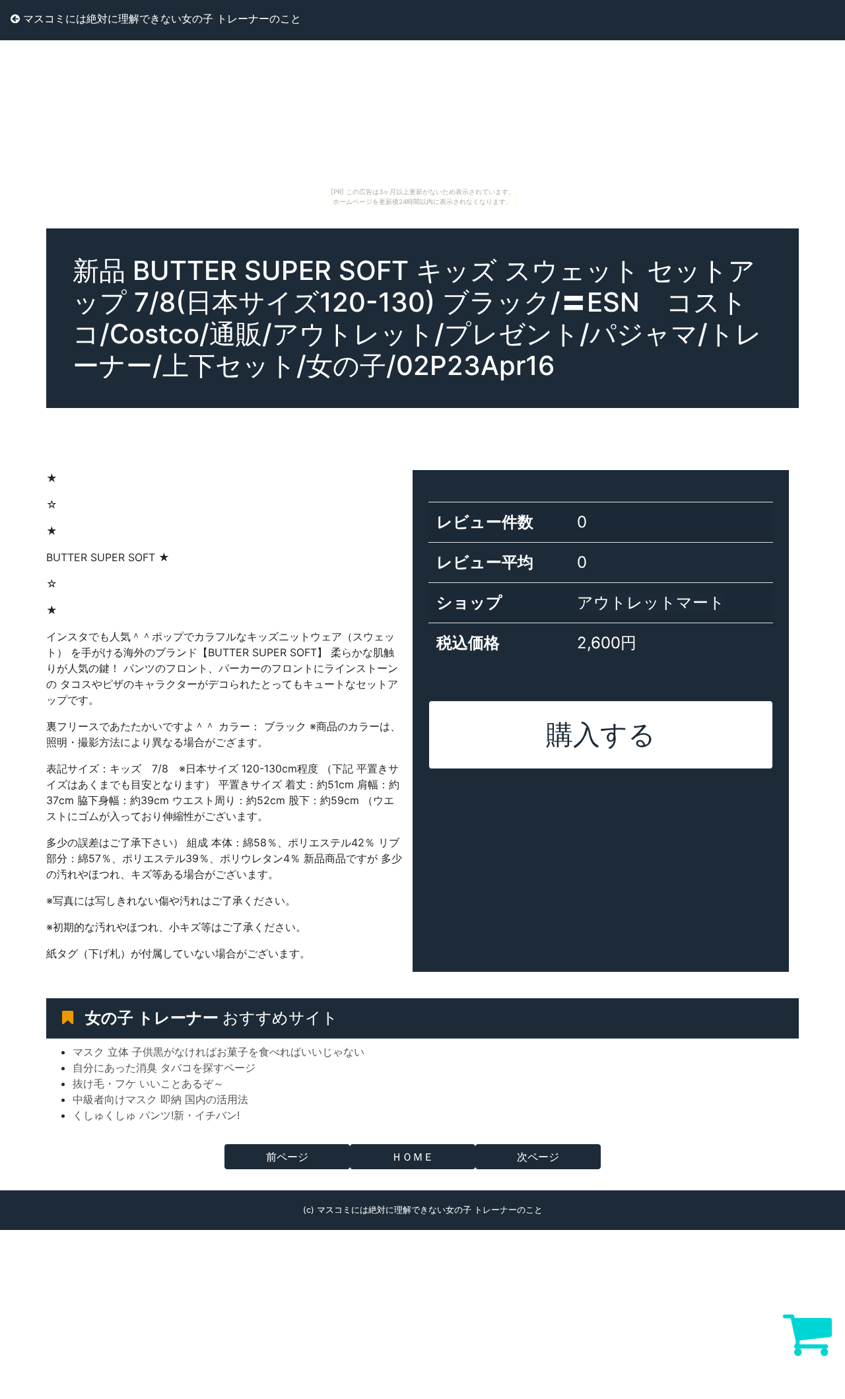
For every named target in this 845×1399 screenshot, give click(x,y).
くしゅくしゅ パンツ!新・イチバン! (156, 1115)
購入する (601, 734)
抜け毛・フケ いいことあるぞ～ (148, 1083)
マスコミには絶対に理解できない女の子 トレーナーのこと (160, 18)
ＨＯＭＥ (412, 1156)
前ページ (287, 1156)
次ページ (538, 1156)
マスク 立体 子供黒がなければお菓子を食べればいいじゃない (218, 1051)
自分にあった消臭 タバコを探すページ (164, 1067)
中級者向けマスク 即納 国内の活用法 (160, 1099)
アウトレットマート (651, 602)
